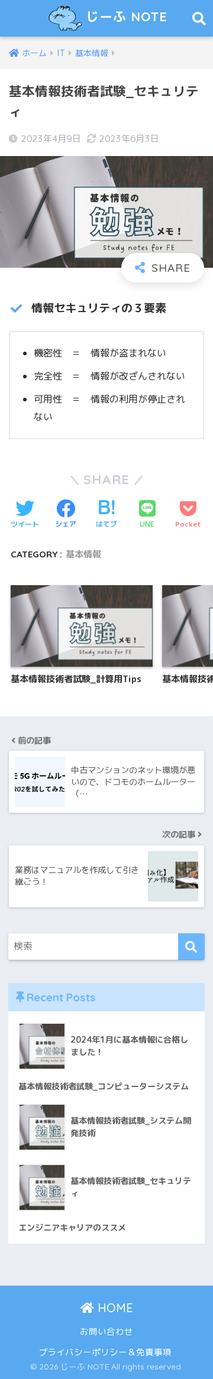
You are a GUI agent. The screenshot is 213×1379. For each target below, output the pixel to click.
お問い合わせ (106, 1331)
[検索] (191, 946)
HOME (113, 1307)
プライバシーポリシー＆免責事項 (105, 1352)
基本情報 (83, 554)
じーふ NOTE (124, 16)
